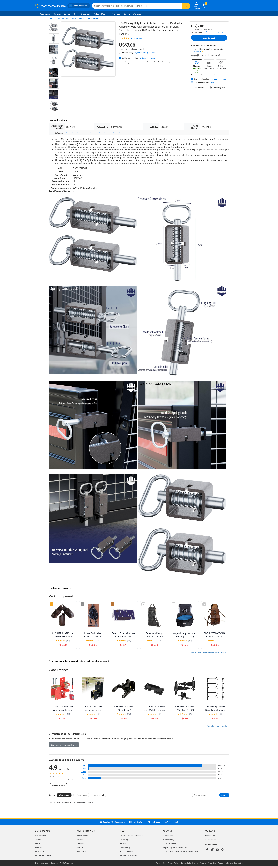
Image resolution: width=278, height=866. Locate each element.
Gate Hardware (93, 18)
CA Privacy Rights (170, 843)
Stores (80, 839)
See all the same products (218, 726)
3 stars (83, 772)
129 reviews (138, 38)
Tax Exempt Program (128, 855)
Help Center (138, 822)
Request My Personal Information (176, 847)
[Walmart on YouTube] (217, 850)
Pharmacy (116, 14)
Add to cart (209, 37)
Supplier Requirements (44, 855)
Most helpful (99, 795)
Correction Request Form (64, 744)
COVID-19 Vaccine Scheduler (132, 835)
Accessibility (125, 847)
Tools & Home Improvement (65, 18)
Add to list (200, 87)
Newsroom (39, 843)
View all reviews (58, 785)
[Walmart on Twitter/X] (212, 850)
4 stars (83, 768)
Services (57, 14)
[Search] (186, 6)
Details (212, 82)
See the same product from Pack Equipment (210, 652)
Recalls (123, 843)
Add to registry (218, 87)
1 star (84, 778)
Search (224, 795)
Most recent (64, 795)
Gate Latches (118, 133)
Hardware (81, 18)
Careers (127, 14)
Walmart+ (81, 847)
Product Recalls (126, 851)
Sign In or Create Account (114, 822)
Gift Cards (81, 851)
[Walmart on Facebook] (207, 850)
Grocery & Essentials (81, 14)
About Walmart (41, 835)
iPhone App (210, 835)
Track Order (156, 822)
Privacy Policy (168, 839)
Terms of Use (168, 835)
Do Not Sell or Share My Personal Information (181, 851)
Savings (67, 14)
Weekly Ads (173, 822)
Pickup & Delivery (101, 14)
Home (51, 18)
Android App (210, 839)
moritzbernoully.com (146, 58)
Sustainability (40, 851)
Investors (38, 847)
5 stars (83, 765)
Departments (44, 14)
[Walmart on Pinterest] (222, 850)
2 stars (83, 775)
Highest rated (81, 795)
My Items (137, 14)
